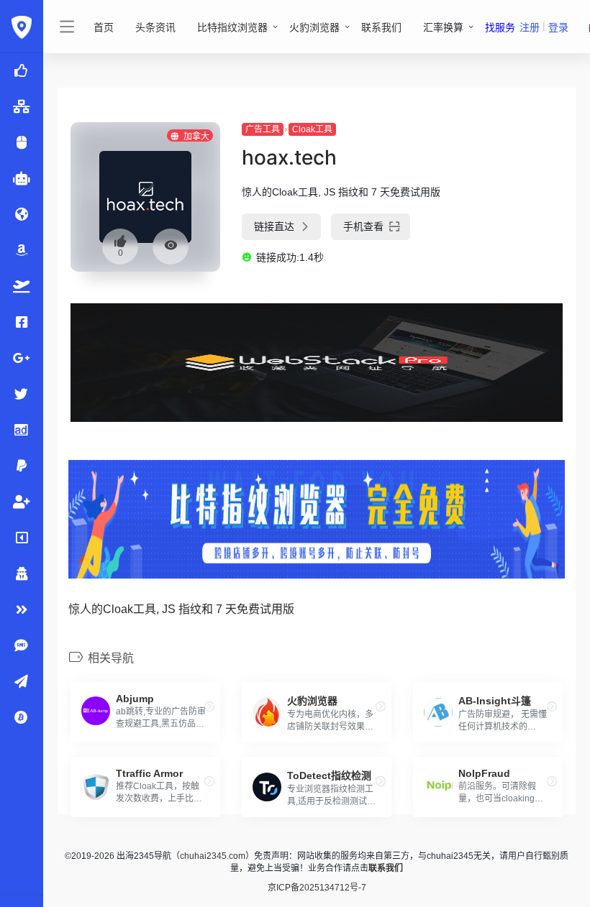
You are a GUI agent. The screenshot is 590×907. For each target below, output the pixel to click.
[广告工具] (21, 430)
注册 (529, 27)
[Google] (21, 359)
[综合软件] (21, 610)
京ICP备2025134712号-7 (317, 888)
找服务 (500, 27)
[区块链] (21, 718)
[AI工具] (21, 179)
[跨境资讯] (21, 215)
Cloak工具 (312, 129)
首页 (104, 27)
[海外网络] (21, 107)
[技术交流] (21, 682)
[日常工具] (21, 574)
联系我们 (381, 27)
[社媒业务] (21, 502)
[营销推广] (21, 395)
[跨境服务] (21, 287)
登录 (558, 27)
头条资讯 (155, 27)
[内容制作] (21, 538)
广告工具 (262, 129)
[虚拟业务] (21, 646)
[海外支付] (21, 466)
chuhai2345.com (212, 856)
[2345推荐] (21, 71)
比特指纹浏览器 (232, 27)
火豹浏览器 (314, 27)
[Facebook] (21, 323)
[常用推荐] (21, 143)
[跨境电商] (21, 251)
